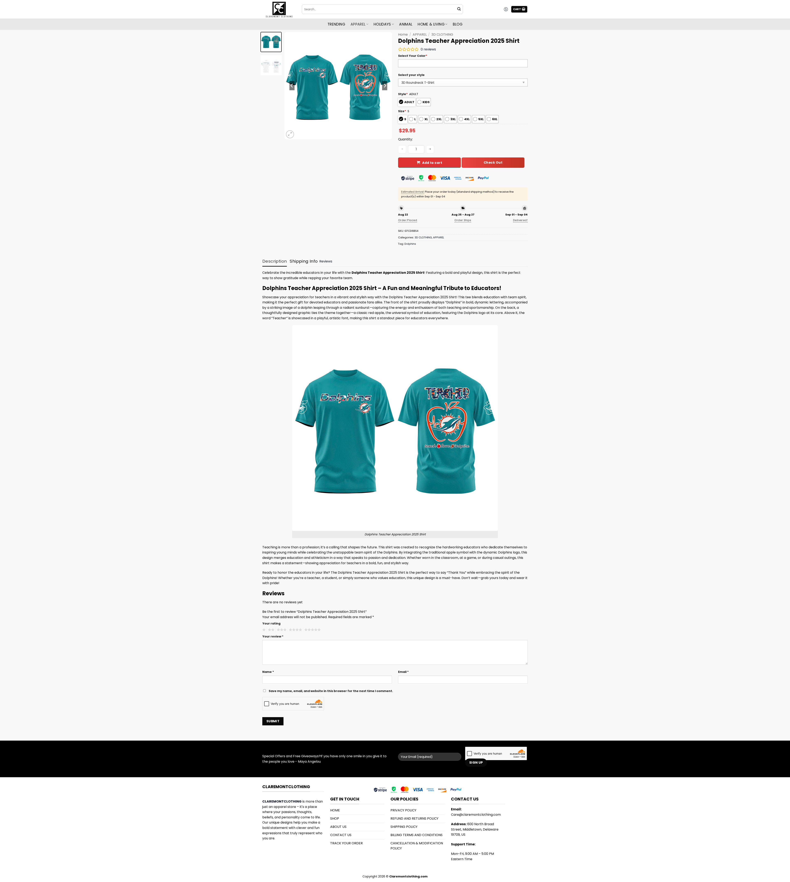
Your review (272, 636)
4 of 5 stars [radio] (295, 630)
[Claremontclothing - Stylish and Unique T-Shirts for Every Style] (279, 9)
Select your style (411, 75)
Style (403, 94)
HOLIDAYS (382, 24)
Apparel (358, 24)
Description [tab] (274, 261)
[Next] (384, 85)
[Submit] (458, 9)
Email (403, 672)
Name (268, 672)
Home (403, 34)
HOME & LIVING (431, 24)
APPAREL (420, 34)
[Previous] (292, 85)
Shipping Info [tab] (304, 261)
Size (402, 111)
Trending (336, 24)
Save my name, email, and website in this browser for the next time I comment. (331, 691)
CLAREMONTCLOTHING (282, 801)
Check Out (493, 162)
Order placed (407, 220)
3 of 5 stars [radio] (281, 630)
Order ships (462, 220)
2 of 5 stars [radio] (270, 630)
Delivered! (520, 220)
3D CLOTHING (442, 34)
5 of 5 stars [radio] (312, 630)
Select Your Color (412, 56)
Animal (405, 24)
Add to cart (432, 163)
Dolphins (410, 244)
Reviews (325, 261)
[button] (519, 9)
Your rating (271, 623)
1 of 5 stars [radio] (263, 630)
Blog (457, 24)
